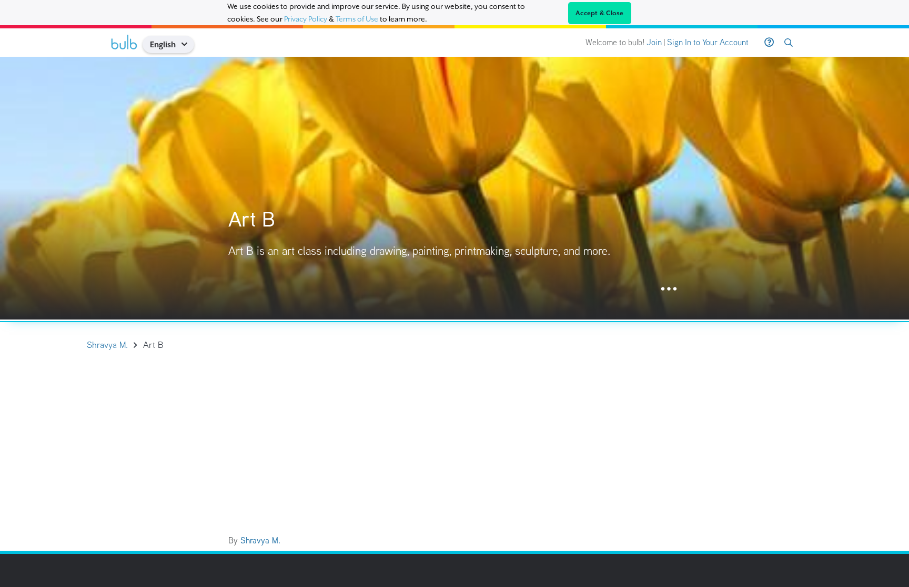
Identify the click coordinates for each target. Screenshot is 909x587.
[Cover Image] (454, 188)
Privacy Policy (305, 19)
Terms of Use (357, 19)
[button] (188, 44)
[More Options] (668, 289)
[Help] (769, 42)
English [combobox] (163, 44)
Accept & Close (599, 13)
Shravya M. (260, 540)
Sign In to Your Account (708, 42)
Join (654, 42)
